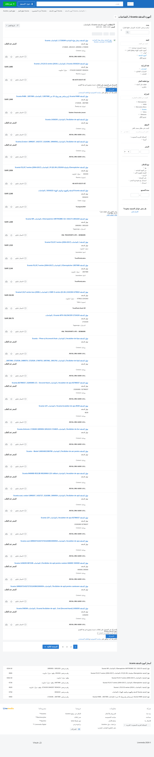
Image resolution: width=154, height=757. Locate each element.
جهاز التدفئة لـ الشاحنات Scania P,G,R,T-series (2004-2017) (66, 242)
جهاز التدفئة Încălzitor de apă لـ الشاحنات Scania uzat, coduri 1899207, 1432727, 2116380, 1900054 (50, 495)
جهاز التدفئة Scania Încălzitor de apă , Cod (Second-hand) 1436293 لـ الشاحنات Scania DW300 (52, 608)
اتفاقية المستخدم (84, 92)
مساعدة (148, 717)
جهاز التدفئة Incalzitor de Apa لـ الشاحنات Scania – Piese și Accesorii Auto (60, 338)
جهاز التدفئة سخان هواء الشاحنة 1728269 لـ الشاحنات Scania (66, 40)
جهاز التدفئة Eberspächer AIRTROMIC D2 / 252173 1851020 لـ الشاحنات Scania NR (57, 219)
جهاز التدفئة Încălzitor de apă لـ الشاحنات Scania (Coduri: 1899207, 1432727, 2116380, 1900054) (52, 142)
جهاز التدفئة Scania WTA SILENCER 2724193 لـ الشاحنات (66, 315)
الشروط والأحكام (110, 714)
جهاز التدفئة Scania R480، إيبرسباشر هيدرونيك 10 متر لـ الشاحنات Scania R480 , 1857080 (121, 697)
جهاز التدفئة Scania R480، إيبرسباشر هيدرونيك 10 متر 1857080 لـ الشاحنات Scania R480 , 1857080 (52, 96)
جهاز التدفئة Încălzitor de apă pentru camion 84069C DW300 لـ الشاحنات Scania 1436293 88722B (51, 563)
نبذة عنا (148, 714)
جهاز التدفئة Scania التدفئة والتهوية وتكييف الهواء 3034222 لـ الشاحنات (63, 190)
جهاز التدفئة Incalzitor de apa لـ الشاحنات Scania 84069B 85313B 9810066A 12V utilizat (55, 473)
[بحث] (121, 4)
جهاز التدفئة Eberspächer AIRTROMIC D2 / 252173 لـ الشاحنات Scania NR (126, 668)
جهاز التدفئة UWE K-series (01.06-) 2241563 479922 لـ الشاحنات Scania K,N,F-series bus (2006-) (52, 292)
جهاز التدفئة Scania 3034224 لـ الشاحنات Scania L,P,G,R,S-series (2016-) (61, 64)
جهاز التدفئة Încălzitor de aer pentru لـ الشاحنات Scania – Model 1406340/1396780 (57, 451)
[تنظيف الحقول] (121, 30)
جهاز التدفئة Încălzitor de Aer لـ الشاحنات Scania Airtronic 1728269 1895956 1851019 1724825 (52, 429)
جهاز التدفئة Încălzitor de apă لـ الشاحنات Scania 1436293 (66, 119)
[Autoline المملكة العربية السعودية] (143, 4)
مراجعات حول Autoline (109, 724)
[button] (11, 57)
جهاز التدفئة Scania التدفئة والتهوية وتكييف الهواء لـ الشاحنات (131, 692)
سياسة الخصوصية (95, 92)
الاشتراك (111, 90)
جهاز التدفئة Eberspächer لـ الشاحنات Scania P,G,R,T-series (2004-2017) (126, 682)
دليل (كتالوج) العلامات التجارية (107, 728)
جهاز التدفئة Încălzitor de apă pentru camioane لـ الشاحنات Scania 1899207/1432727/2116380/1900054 (49, 586)
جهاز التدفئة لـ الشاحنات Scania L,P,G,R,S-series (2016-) (132, 687)
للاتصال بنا (148, 721)
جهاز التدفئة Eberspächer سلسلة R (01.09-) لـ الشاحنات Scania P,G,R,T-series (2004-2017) (120, 673)
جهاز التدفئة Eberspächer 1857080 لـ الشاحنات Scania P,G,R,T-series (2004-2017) (57, 265)
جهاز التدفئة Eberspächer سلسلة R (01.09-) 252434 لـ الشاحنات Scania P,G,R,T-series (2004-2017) (51, 167)
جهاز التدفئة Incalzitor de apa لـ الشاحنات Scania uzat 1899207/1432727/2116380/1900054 (54, 541)
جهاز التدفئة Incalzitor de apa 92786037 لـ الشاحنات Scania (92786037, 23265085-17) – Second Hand (50, 383)
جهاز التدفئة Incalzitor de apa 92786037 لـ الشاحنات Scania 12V (64, 518)
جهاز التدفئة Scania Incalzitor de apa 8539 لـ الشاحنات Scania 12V (63, 406)
